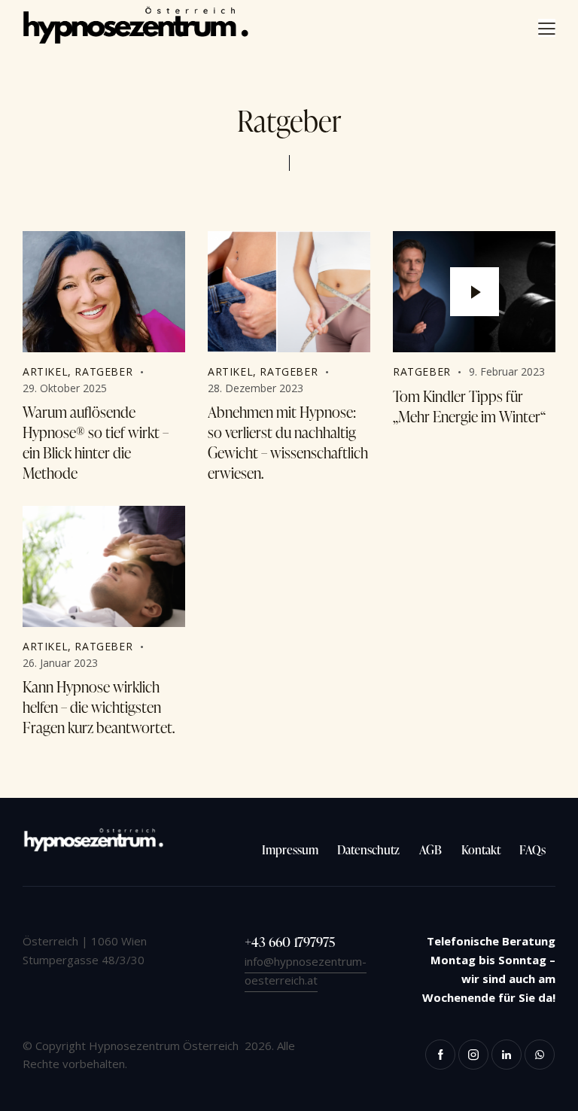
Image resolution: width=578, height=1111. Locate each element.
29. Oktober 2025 (65, 388)
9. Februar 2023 (507, 371)
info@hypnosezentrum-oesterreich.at (306, 971)
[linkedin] (506, 1054)
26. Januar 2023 (60, 663)
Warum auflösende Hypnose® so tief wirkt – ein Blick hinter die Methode (96, 442)
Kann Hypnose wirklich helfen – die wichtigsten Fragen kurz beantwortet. (99, 707)
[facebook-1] (440, 1054)
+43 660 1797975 (290, 941)
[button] (546, 28)
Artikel (45, 371)
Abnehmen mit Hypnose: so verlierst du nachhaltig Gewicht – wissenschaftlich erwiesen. (288, 442)
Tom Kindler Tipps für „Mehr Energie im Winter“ (469, 406)
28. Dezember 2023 (255, 388)
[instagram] (473, 1054)
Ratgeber (103, 371)
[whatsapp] (540, 1054)
